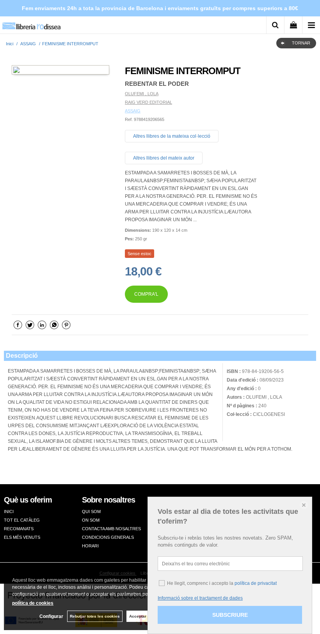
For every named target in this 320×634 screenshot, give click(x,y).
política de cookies (32, 603)
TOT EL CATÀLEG (22, 520)
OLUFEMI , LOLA (141, 93)
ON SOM (91, 520)
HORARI (90, 545)
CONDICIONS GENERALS (108, 537)
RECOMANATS (19, 528)
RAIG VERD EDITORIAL (148, 102)
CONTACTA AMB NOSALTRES (111, 528)
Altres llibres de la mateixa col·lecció (171, 136)
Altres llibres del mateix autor (163, 158)
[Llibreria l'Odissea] (31, 23)
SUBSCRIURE (230, 615)
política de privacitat (256, 583)
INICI (9, 511)
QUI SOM (91, 511)
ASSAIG (132, 110)
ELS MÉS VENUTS (22, 537)
